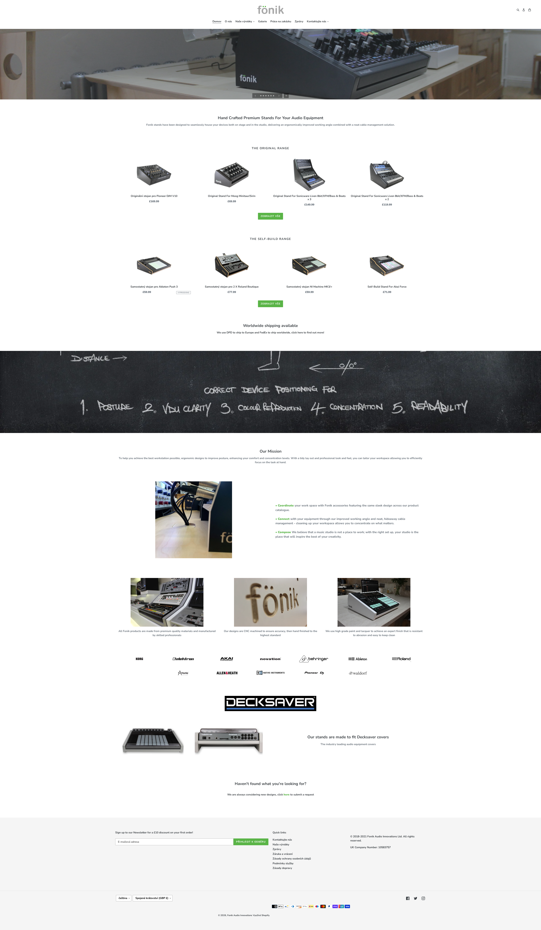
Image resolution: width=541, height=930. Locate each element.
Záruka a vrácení (283, 854)
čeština (123, 898)
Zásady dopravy (282, 868)
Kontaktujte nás (282, 840)
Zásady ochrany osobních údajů (292, 858)
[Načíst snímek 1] (261, 96)
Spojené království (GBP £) (151, 898)
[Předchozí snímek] (255, 96)
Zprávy (277, 849)
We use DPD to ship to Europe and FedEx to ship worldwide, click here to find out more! (270, 333)
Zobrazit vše (270, 216)
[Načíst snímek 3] (266, 96)
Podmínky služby (283, 863)
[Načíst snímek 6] (274, 96)
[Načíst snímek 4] (269, 96)
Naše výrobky (281, 844)
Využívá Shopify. (261, 915)
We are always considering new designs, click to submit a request (270, 794)
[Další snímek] (279, 96)
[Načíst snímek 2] (263, 96)
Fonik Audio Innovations (239, 915)
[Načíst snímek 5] (271, 96)
